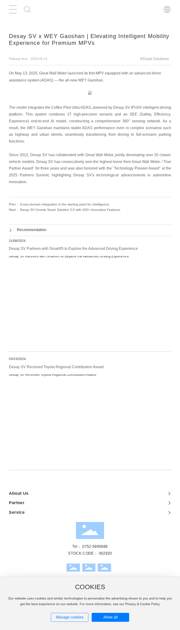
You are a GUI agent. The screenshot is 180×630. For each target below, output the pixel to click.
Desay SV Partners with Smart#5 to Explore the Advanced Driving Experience (73, 249)
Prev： (59, 204)
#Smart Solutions (154, 59)
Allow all (110, 617)
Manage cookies (69, 617)
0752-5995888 (95, 547)
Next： (64, 210)
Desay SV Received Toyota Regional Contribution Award (56, 367)
